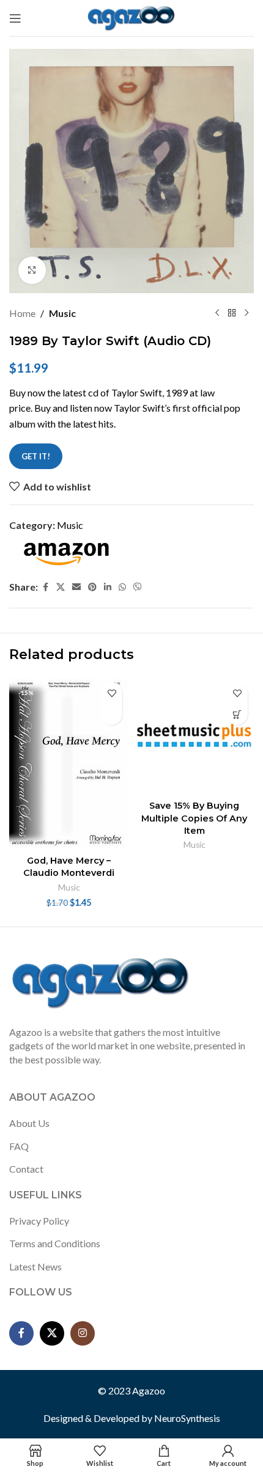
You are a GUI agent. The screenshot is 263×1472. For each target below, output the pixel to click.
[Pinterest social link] (92, 587)
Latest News (35, 1266)
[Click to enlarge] (32, 270)
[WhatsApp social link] (122, 587)
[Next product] (246, 313)
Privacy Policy (39, 1220)
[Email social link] (76, 587)
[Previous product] (217, 313)
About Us (29, 1123)
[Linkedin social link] (107, 587)
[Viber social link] (138, 587)
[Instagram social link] (82, 1333)
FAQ (19, 1146)
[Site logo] (131, 17)
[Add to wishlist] (111, 693)
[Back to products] (231, 313)
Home (22, 313)
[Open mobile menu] (15, 18)
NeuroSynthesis (187, 1418)
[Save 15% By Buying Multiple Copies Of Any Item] (194, 735)
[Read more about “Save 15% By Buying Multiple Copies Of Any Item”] (237, 714)
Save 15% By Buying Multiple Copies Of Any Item (194, 818)
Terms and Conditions (54, 1243)
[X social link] (61, 587)
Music (62, 313)
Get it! (35, 456)
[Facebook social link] (45, 587)
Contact (26, 1169)
